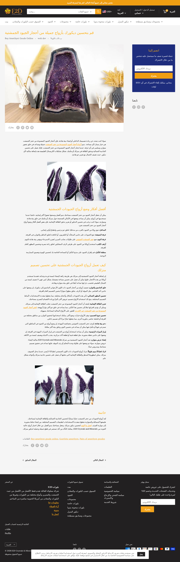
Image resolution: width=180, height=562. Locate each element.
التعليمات (108, 486)
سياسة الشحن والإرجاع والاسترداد (114, 496)
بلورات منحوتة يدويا (102, 21)
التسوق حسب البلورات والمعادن (26, 21)
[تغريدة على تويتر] (27, 127)
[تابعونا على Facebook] (134, 107)
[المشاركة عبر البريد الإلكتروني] (32, 127)
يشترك (154, 75)
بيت (6, 21)
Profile (8, 533)
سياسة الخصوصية (111, 490)
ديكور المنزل (123, 21)
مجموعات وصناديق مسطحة (148, 21)
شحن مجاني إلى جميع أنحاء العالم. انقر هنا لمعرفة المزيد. (90, 2)
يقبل (141, 554)
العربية (8, 544)
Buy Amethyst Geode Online (19, 38)
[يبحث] (98, 11)
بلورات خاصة (81, 21)
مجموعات (64, 21)
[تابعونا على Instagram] (138, 107)
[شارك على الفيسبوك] (18, 127)
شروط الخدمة (110, 502)
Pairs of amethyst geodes (92, 438)
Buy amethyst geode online (44, 438)
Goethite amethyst (68, 438)
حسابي (138, 12)
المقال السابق (30, 460)
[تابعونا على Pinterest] (143, 107)
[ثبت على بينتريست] (22, 127)
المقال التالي (98, 460)
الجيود (50, 21)
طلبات (8, 529)
